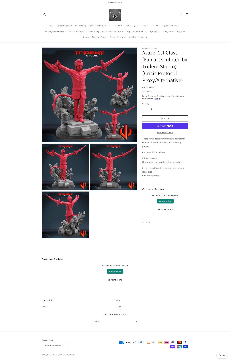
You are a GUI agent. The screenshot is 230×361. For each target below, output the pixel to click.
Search (45, 306)
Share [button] (147, 222)
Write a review (165, 201)
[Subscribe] (136, 322)
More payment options (165, 132)
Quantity (145, 104)
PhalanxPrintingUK (54, 355)
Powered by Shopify (68, 355)
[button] (45, 15)
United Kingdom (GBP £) (54, 345)
